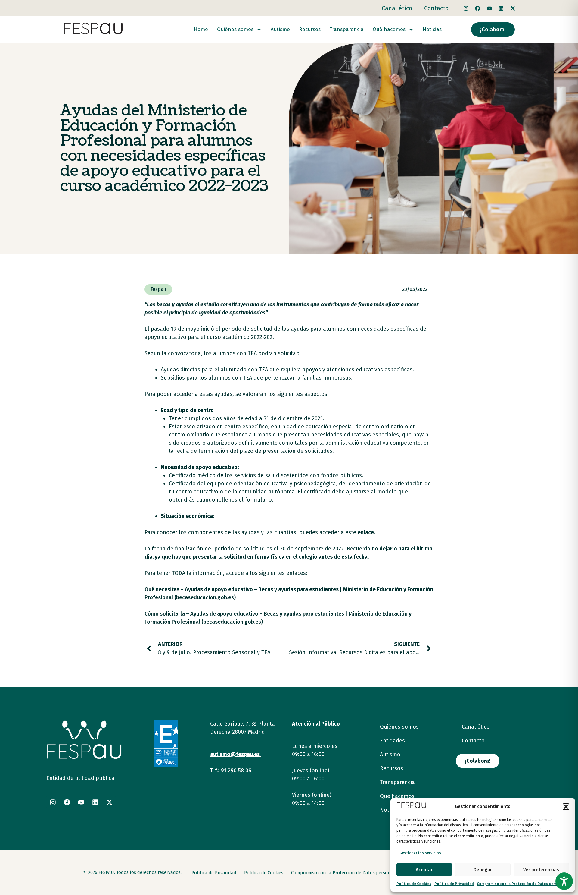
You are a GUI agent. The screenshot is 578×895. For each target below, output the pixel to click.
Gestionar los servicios (420, 853)
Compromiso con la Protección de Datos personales (523, 884)
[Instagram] (466, 8)
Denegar (483, 869)
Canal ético (397, 8)
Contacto (436, 8)
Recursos (310, 30)
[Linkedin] (501, 8)
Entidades (392, 740)
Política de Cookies (413, 884)
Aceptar (424, 869)
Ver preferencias (541, 869)
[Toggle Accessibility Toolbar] (564, 881)
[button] (566, 807)
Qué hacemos (389, 30)
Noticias (432, 30)
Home (201, 30)
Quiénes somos (235, 30)
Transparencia (347, 30)
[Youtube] (489, 8)
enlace (366, 532)
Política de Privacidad (454, 884)
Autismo (280, 30)
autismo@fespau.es (235, 754)
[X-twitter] (513, 8)
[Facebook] (477, 8)
